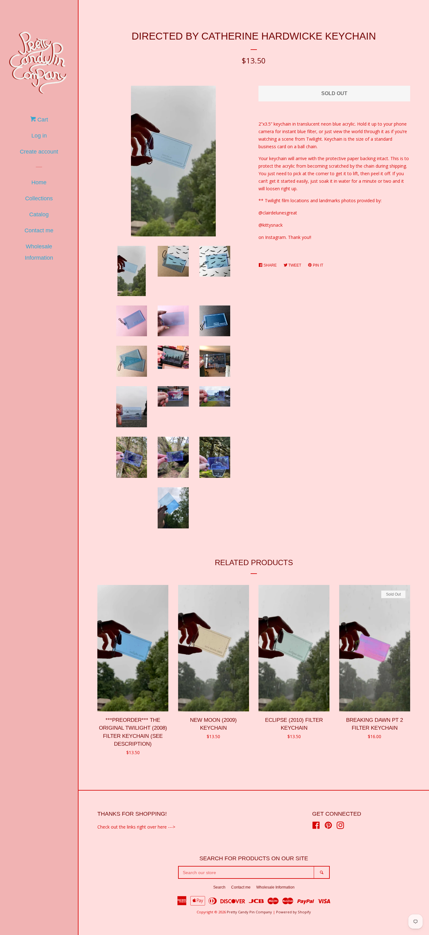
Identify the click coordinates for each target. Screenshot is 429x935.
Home (38, 182)
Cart (42, 119)
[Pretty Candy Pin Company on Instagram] (340, 827)
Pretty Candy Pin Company (249, 912)
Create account (39, 152)
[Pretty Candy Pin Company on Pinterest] (328, 827)
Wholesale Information (39, 252)
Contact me (38, 230)
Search (219, 887)
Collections (39, 198)
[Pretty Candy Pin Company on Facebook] (316, 827)
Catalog (39, 214)
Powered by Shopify (293, 912)
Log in (39, 135)
